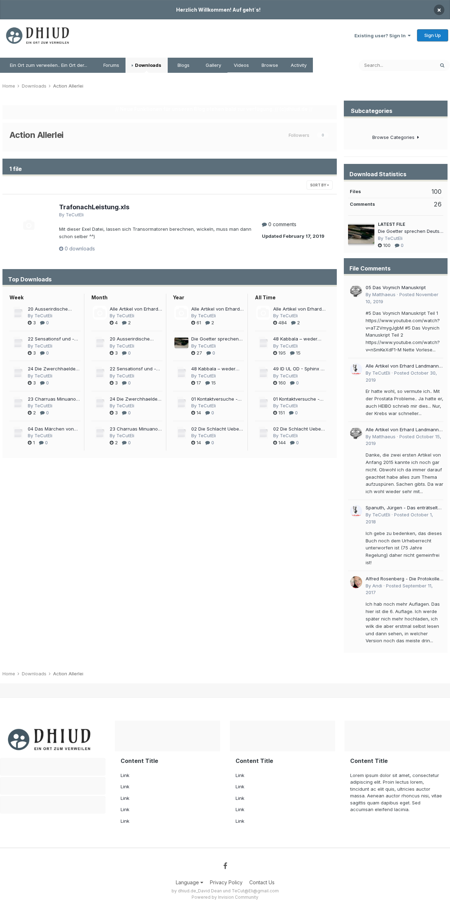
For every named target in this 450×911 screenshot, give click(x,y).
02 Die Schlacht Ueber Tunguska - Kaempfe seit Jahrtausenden (216, 429)
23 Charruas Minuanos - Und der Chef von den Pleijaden (54, 399)
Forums (110, 65)
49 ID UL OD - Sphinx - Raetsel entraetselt (298, 369)
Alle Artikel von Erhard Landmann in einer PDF (135, 309)
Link (125, 775)
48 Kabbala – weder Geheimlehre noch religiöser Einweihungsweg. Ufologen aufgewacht (215, 369)
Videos (241, 65)
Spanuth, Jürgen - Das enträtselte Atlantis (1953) (403, 508)
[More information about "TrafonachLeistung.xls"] (29, 225)
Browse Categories (394, 137)
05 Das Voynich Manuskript (396, 287)
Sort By (318, 185)
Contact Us (262, 882)
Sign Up (432, 35)
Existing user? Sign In (381, 35)
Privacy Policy (226, 882)
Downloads (147, 65)
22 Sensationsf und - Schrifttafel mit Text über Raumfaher (51, 339)
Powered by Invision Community (225, 897)
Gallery (212, 65)
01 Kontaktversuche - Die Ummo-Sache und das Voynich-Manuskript (215, 399)
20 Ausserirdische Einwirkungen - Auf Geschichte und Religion (49, 309)
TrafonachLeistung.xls (94, 207)
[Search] (442, 65)
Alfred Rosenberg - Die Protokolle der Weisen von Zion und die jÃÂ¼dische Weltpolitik (402, 579)
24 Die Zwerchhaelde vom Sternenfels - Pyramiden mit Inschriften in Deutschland (52, 369)
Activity (299, 65)
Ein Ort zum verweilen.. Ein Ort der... (47, 65)
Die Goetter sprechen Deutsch (215, 339)
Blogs (182, 65)
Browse (270, 65)
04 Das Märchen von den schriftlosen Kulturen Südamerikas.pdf (51, 429)
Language (188, 882)
